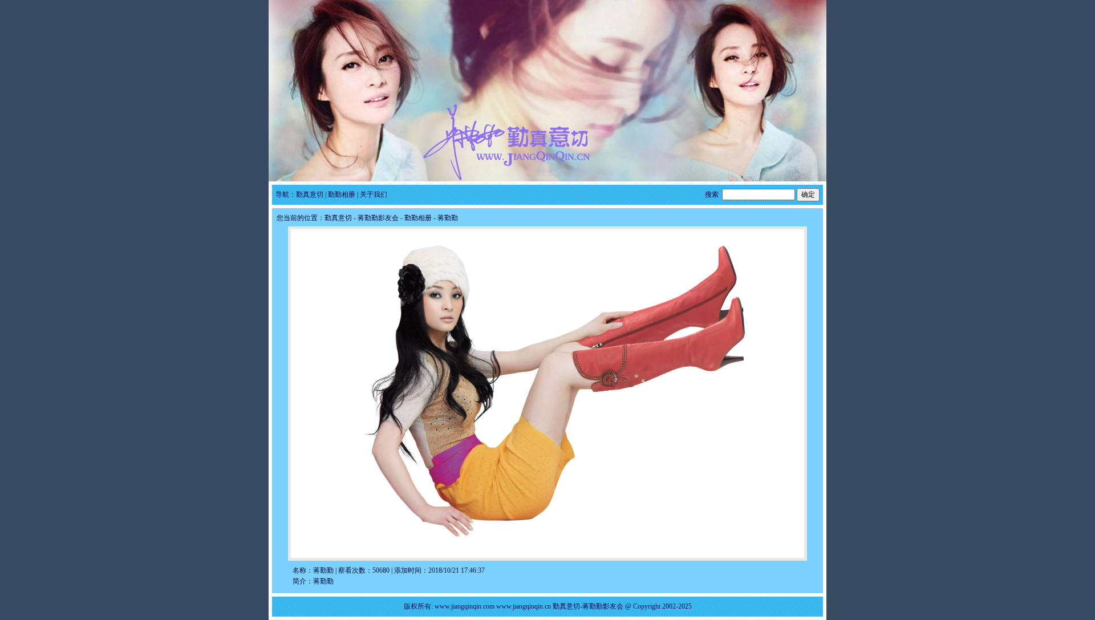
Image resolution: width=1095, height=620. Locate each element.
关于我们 (373, 194)
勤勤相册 (341, 194)
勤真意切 (309, 194)
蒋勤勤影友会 (378, 218)
